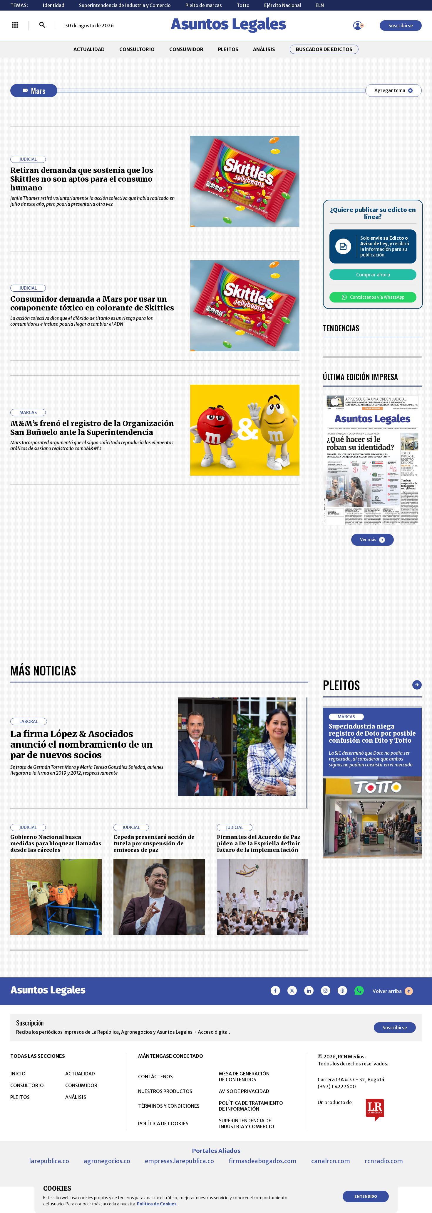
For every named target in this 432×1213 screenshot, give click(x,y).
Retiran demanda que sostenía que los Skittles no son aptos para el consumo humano (81, 178)
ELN (320, 5)
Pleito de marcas (203, 5)
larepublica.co (49, 1161)
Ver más (368, 539)
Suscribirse (401, 25)
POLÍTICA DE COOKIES (163, 1123)
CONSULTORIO (137, 49)
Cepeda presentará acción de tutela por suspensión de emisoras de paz (154, 843)
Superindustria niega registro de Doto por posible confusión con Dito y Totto (372, 733)
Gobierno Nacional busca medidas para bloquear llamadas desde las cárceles (55, 843)
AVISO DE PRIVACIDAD (244, 1091)
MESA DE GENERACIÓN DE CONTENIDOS (244, 1076)
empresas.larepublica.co (179, 1161)
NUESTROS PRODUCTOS (165, 1091)
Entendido (365, 1196)
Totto (243, 5)
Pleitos (341, 685)
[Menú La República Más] (15, 25)
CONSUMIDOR (186, 49)
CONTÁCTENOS (155, 1076)
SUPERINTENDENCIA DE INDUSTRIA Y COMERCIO (246, 1123)
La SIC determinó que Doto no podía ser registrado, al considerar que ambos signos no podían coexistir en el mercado (371, 759)
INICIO (18, 1074)
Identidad (53, 5)
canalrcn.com (330, 1161)
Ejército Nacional (282, 5)
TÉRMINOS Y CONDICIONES (169, 1106)
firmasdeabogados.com (263, 1161)
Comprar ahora (373, 275)
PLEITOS (228, 49)
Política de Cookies (157, 1204)
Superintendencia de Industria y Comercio (125, 5)
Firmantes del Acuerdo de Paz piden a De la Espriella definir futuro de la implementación (258, 843)
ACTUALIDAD (89, 49)
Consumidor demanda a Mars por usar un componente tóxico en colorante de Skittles (92, 303)
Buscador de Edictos (324, 49)
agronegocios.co (107, 1161)
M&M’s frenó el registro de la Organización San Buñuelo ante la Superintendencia (92, 428)
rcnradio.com (384, 1161)
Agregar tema (389, 90)
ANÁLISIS (264, 49)
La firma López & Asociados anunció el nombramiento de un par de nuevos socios (81, 744)
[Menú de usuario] (357, 25)
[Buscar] (42, 25)
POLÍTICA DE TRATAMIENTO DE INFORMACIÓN (251, 1106)
